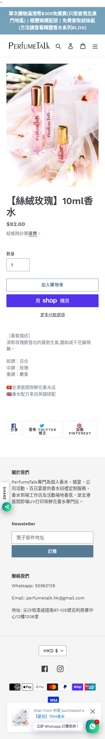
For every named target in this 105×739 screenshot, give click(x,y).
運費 (32, 233)
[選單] (95, 45)
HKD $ (50, 650)
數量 (10, 253)
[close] (93, 711)
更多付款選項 (52, 314)
